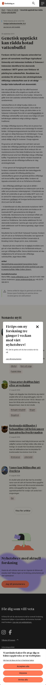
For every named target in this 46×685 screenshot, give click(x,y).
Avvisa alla (23, 679)
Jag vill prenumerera (13, 359)
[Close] (37, 327)
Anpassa (23, 673)
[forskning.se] (7, 3)
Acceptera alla (23, 666)
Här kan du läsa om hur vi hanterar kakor (18, 660)
